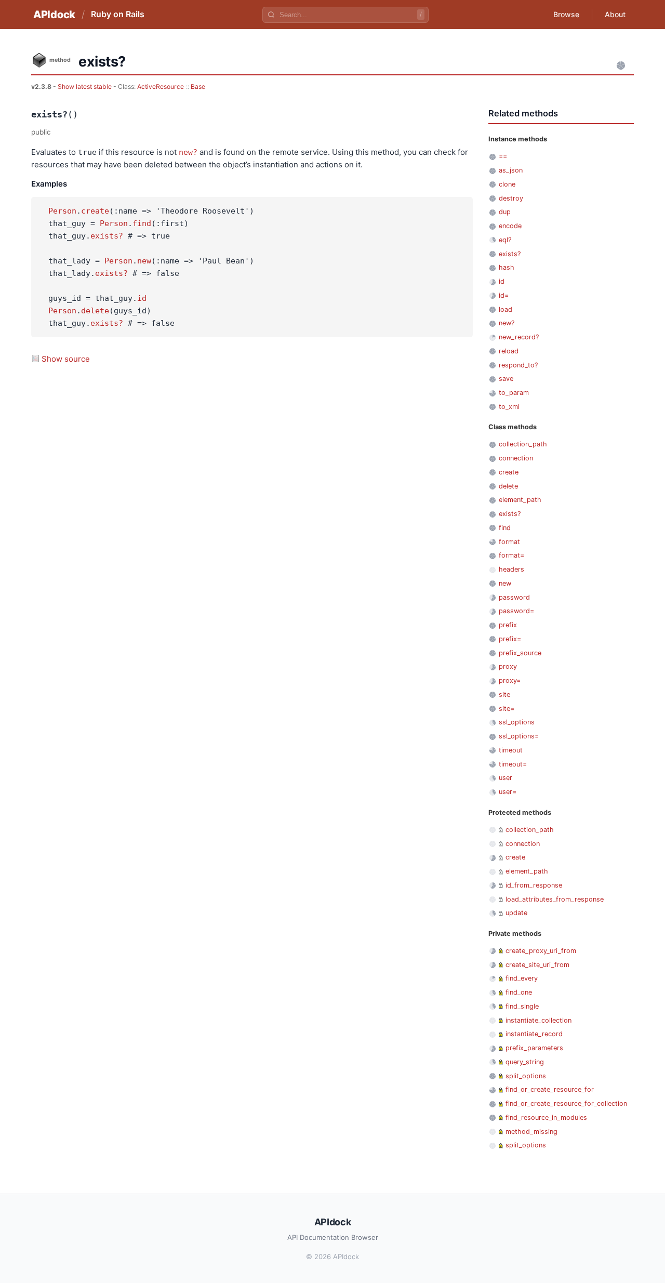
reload (508, 351)
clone (507, 184)
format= (511, 555)
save (506, 378)
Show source (66, 359)
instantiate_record (534, 1034)
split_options (526, 1076)
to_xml (509, 407)
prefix (508, 625)
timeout (511, 750)
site (504, 694)
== (503, 156)
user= (507, 792)
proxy (508, 666)
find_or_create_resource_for (550, 1089)
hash (506, 267)
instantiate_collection (538, 1020)
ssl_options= (519, 736)
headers (511, 569)
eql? (505, 240)
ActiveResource (160, 86)
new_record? (519, 337)
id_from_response (534, 885)
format (509, 542)
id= (504, 295)
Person (62, 211)
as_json (511, 170)
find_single (522, 1006)
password (514, 597)
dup (505, 212)
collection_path (523, 444)
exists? (106, 236)
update (516, 913)
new (144, 261)
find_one (519, 992)
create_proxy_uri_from (541, 951)
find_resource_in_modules (546, 1117)
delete (95, 310)
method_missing (531, 1131)
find (141, 223)
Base (198, 86)
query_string (525, 1062)
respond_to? (518, 365)
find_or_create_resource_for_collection (566, 1103)
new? (188, 152)
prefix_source (520, 653)
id (142, 298)
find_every (522, 978)
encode (510, 226)
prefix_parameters (534, 1048)
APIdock (54, 14)
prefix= (510, 639)
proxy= (510, 680)
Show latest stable (85, 86)
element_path (520, 500)
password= (516, 611)
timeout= (513, 764)
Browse (566, 14)
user (505, 778)
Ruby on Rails (117, 14)
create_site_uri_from (537, 965)
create (95, 211)
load (505, 309)
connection (516, 458)
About (615, 14)
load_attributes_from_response (555, 899)
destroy (511, 198)
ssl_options (517, 722)
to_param (514, 392)
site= (506, 708)
